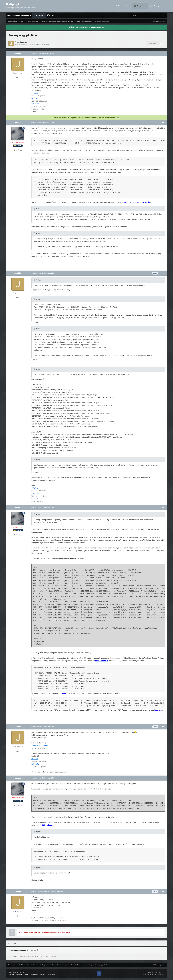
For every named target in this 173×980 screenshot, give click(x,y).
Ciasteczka (51, 975)
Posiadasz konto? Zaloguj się (18, 15)
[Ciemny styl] (53, 15)
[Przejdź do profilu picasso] (17, 133)
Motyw (18, 975)
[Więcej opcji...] (162, 53)
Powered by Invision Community (153, 974)
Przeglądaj (140, 6)
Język (11, 975)
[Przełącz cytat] (35, 209)
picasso (18, 123)
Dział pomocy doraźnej (40, 45)
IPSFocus (21, 972)
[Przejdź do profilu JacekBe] (11, 43)
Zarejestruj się (39, 15)
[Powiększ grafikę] (135, 732)
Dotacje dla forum (124, 6)
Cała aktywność (157, 6)
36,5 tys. (18, 150)
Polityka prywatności (31, 975)
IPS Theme (12, 972)
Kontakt (42, 975)
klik (118, 118)
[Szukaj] (164, 15)
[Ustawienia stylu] (48, 15)
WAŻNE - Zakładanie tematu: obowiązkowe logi (86, 27)
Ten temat (156, 15)
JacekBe (23, 42)
